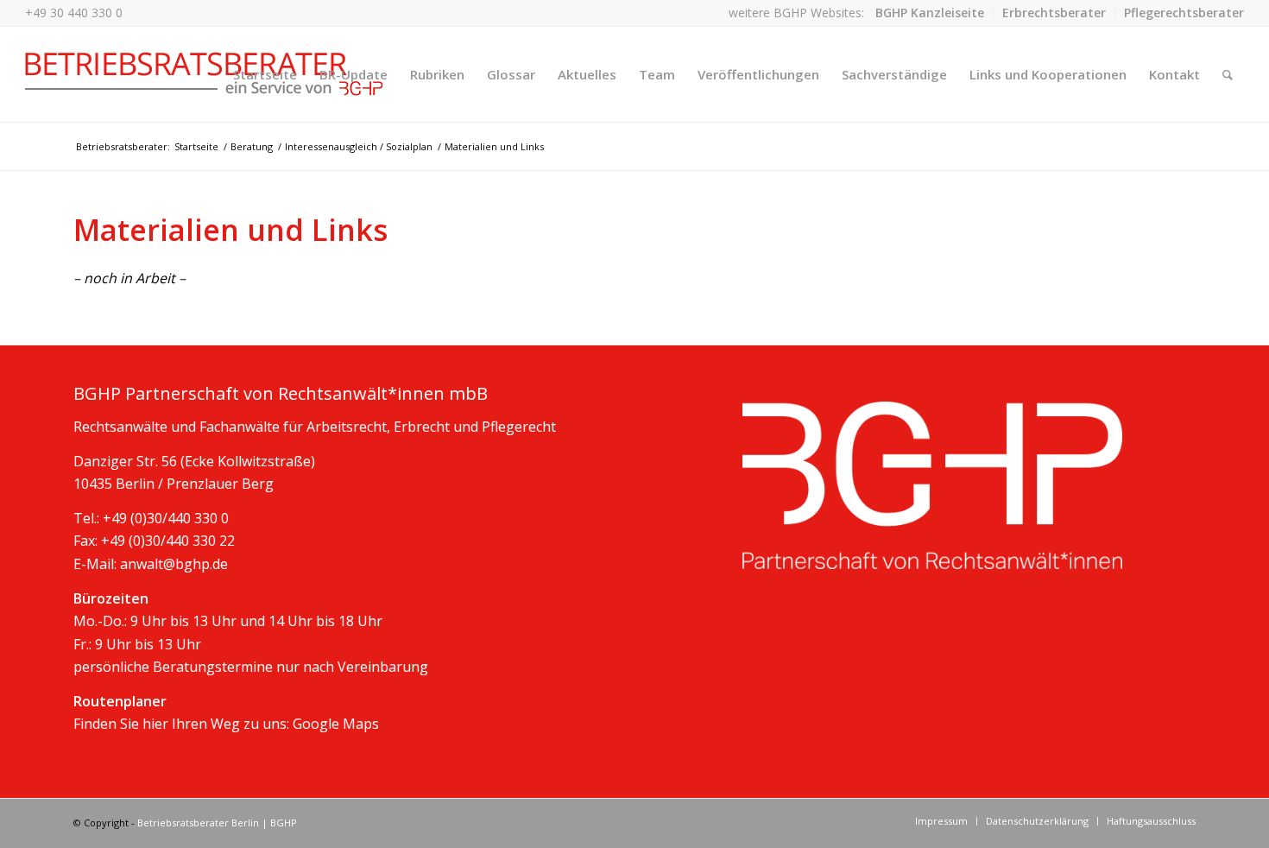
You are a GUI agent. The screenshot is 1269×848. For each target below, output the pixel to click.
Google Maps (336, 723)
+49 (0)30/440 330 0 (166, 518)
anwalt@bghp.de (174, 563)
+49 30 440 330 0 (74, 12)
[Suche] (1227, 74)
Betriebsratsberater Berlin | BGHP (217, 822)
